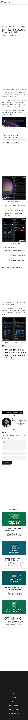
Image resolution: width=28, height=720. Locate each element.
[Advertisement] (14, 72)
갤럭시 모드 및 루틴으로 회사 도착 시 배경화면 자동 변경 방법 (13, 619)
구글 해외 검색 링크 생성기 (14, 717)
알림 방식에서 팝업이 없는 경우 (12, 137)
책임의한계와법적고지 (14, 713)
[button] (26, 2)
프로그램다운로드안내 (14, 705)
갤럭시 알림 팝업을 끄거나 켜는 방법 (14, 350)
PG (13, 418)
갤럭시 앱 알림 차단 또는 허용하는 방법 (15, 352)
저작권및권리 (14, 697)
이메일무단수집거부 (14, 709)
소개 (14, 693)
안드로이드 (11, 26)
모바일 (5, 26)
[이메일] (7, 423)
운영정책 (14, 701)
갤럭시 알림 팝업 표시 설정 (11, 135)
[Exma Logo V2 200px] (5, 2)
